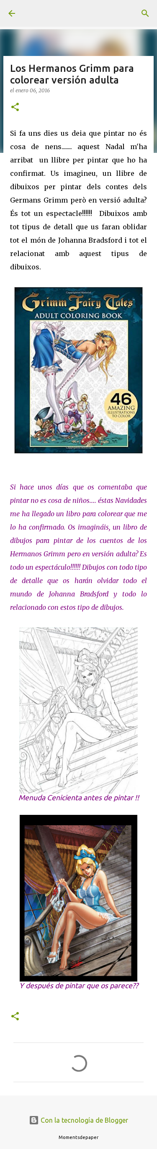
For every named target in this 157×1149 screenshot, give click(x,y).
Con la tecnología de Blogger (83, 1120)
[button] (15, 107)
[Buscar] (145, 13)
